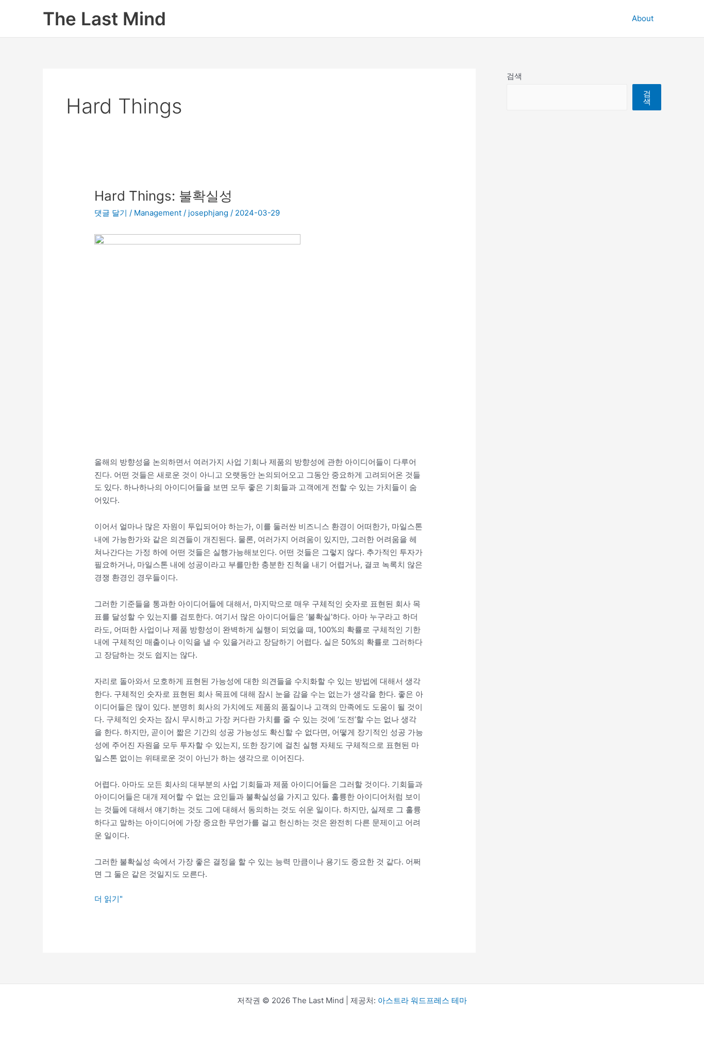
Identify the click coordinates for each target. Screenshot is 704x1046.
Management (157, 213)
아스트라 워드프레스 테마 (422, 1000)
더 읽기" (108, 899)
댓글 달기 (110, 213)
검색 (514, 76)
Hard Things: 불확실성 (163, 196)
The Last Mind (104, 18)
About (642, 18)
